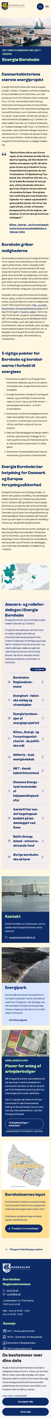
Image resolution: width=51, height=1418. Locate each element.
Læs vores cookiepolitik (14, 1395)
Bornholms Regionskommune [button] (23, 682)
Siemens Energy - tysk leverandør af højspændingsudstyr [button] (26, 791)
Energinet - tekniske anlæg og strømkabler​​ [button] (26, 700)
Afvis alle (25, 1411)
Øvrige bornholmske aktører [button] (26, 857)
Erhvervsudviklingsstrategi (28, 308)
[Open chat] (40, 6)
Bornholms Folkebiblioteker (21, 1342)
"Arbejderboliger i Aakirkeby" (18, 1124)
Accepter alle (25, 1401)
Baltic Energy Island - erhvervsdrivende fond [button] (26, 841)
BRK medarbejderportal (19, 1348)
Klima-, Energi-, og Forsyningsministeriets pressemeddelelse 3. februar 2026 (29, 228)
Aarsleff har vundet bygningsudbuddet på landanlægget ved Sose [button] (25, 818)
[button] (48, 7)
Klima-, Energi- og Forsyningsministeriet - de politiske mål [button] (26, 738)
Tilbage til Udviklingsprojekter (26, 1249)
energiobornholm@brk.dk (22, 937)
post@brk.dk (14, 1294)
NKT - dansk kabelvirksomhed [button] (26, 771)
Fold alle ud (39, 669)
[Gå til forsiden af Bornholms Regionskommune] (17, 6)
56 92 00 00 (12, 1290)
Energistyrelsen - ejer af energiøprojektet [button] (26, 718)
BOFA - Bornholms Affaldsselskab (24, 1337)
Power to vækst (28, 311)
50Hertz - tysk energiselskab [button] (23, 757)
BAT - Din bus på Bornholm (21, 1331)
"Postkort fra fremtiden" (25, 1228)
